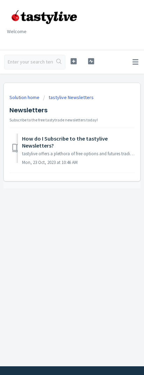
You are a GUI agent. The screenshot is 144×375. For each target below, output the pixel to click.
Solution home (25, 97)
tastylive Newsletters (71, 97)
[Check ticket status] (91, 61)
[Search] (59, 62)
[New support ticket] (74, 61)
